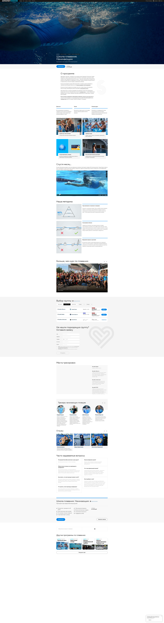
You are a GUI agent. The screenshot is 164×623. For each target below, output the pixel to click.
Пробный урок (63, 99)
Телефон (58, 339)
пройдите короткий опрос (87, 96)
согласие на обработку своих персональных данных (67, 346)
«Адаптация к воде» (84, 88)
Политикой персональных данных (73, 347)
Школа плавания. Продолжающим (83, 85)
